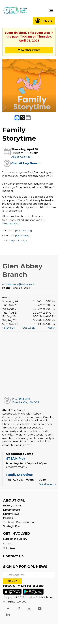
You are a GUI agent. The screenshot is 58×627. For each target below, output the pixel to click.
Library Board (11, 509)
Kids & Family (22, 236)
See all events (47, 484)
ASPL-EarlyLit (20, 241)
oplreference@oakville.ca (18, 284)
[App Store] (12, 591)
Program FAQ (10, 223)
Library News (11, 513)
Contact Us (13, 556)
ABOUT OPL (14, 500)
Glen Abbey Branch (25, 163)
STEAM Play (15, 458)
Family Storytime (19, 475)
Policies (8, 518)
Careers (8, 543)
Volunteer (9, 548)
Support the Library (15, 538)
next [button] (51, 327)
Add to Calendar (21, 156)
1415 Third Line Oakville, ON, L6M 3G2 (25, 400)
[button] (51, 10)
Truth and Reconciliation (18, 522)
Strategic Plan (12, 526)
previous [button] (9, 327)
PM (11, 241)
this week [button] (29, 327)
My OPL (48, 20)
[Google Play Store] (33, 591)
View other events (29, 49)
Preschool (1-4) (23, 230)
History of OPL (12, 505)
